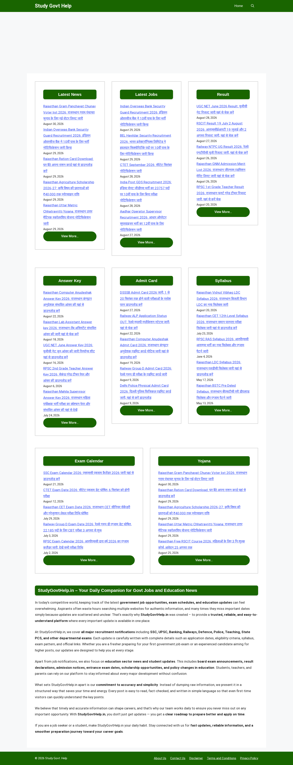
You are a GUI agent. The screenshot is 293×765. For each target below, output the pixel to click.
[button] (252, 6)
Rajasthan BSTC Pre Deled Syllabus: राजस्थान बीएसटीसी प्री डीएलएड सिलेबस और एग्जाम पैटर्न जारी (223, 391)
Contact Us (177, 758)
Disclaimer (196, 758)
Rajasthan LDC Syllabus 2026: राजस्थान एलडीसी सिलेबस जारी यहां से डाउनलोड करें (219, 368)
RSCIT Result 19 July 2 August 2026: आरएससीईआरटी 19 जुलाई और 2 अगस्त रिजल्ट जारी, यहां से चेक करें (221, 129)
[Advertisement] (146, 44)
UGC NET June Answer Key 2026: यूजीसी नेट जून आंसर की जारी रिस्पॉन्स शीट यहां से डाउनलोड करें (69, 351)
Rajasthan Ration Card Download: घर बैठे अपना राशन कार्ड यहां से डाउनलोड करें (68, 165)
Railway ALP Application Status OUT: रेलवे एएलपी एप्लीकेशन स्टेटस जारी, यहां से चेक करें (145, 322)
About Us (160, 758)
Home (238, 6)
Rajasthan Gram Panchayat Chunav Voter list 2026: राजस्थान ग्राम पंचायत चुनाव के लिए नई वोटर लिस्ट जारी (69, 112)
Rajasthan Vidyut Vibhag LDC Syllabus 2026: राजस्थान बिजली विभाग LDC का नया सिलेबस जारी (222, 298)
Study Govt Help (53, 6)
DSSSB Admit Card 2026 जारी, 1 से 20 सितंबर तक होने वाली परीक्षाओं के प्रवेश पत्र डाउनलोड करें (145, 298)
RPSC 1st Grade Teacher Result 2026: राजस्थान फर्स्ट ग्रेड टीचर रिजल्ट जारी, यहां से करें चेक (221, 193)
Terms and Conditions (221, 758)
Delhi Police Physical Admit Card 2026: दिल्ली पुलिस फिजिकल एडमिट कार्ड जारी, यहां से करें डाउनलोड (145, 391)
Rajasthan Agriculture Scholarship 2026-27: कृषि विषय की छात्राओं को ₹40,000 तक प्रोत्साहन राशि (68, 188)
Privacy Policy (249, 758)
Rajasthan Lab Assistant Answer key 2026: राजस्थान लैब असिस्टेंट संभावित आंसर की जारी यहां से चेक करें (69, 328)
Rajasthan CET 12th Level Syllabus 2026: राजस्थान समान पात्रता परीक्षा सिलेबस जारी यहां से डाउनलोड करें (222, 322)
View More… (70, 236)
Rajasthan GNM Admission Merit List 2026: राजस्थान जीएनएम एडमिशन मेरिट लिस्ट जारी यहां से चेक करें (221, 170)
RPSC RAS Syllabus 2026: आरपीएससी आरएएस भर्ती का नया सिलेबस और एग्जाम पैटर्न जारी (223, 345)
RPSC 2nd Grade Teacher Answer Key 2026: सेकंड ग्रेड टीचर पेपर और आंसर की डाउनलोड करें (68, 374)
